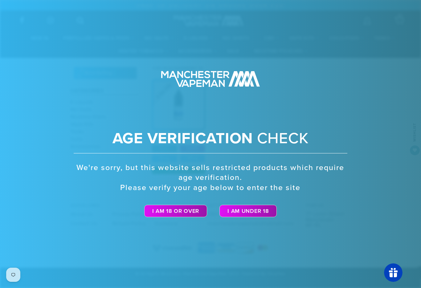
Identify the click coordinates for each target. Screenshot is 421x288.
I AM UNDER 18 (248, 211)
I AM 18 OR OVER (175, 211)
